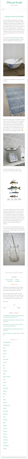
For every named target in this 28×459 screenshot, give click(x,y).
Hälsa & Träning (6, 376)
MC (4, 396)
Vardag (4, 448)
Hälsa (4, 373)
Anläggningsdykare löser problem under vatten (13, 329)
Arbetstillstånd (6, 345)
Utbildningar (6, 445)
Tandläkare (5, 440)
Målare (4, 394)
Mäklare (5, 391)
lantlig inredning (14, 39)
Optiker (4, 408)
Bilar (4, 348)
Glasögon (5, 371)
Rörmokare (5, 414)
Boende (4, 350)
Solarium (5, 431)
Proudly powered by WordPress (7, 457)
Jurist (4, 385)
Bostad (4, 353)
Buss (4, 356)
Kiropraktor (5, 388)
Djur (4, 365)
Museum (5, 402)
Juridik (4, 382)
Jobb (4, 379)
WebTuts (24, 457)
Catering (5, 362)
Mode (4, 399)
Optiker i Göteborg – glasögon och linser (12, 333)
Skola (4, 422)
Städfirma (5, 437)
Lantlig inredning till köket (14, 16)
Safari (4, 417)
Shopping (21, 272)
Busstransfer (5, 359)
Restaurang (5, 411)
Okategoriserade (6, 405)
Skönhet (5, 425)
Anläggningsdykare (7, 342)
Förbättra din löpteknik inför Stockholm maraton (13, 320)
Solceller (5, 434)
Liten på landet (14, 2)
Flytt (4, 368)
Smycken (5, 428)
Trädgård (5, 442)
